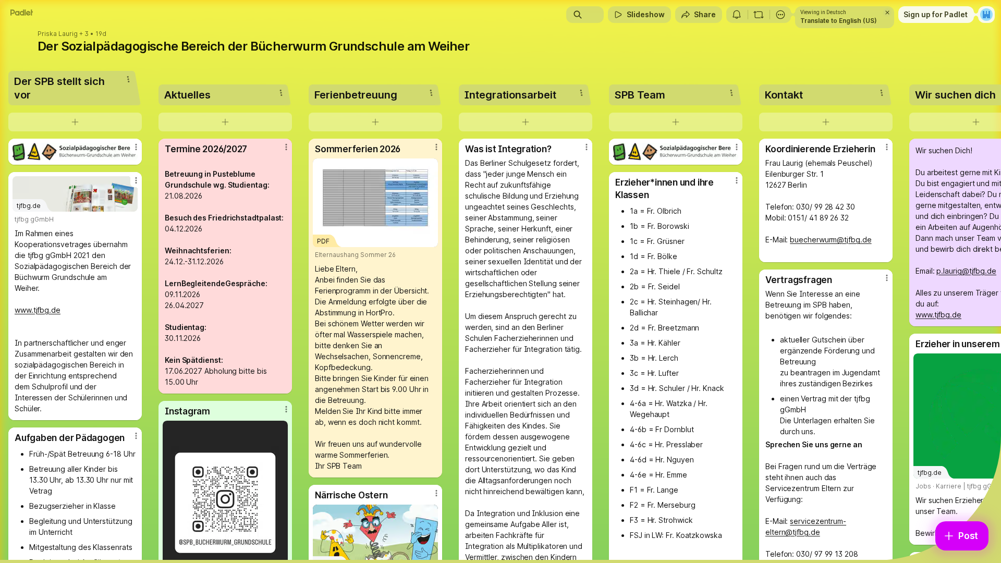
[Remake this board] (758, 14)
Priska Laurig (58, 34)
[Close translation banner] (887, 12)
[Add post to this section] (75, 122)
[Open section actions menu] (128, 79)
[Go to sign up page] (986, 14)
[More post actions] (136, 147)
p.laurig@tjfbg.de (966, 270)
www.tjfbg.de (37, 309)
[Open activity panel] (736, 14)
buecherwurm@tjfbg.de (830, 239)
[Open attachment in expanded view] (75, 152)
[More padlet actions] (780, 14)
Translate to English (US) (838, 21)
